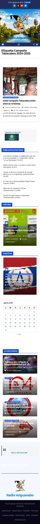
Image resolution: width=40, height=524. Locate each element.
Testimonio (15, 420)
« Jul (19, 334)
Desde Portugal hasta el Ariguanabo (16, 195)
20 (20, 323)
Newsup (30, 503)
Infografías (35, 515)
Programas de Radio (8, 515)
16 (34, 319)
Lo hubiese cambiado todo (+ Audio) (19, 424)
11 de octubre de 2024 (13, 107)
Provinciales (34, 510)
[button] (34, 44)
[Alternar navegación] (19, 44)
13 (20, 319)
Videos (28, 515)
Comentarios (9, 378)
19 (15, 323)
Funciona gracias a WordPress (14, 503)
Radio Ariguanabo (20, 38)
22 (29, 323)
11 (10, 319)
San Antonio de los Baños (10, 97)
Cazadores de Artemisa (26, 274)
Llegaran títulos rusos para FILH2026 (19, 231)
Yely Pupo (28, 367)
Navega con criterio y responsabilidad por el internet (17, 364)
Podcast (7, 420)
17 (5, 323)
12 (15, 319)
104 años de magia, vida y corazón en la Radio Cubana (20, 381)
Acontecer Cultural (11, 227)
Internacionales (20, 515)
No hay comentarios (20, 110)
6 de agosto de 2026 (14, 236)
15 (29, 319)
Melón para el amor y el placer (14, 165)
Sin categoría (9, 359)
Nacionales (22, 227)
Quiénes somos (6, 510)
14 (25, 319)
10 (5, 319)
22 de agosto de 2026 (14, 386)
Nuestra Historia (17, 510)
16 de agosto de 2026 (14, 285)
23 (34, 323)
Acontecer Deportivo (12, 274)
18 (10, 323)
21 (24, 323)
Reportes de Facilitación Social (14, 188)
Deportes (8, 276)
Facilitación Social (20, 520)
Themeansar (20, 506)
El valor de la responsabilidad (14, 181)
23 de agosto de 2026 (14, 367)
